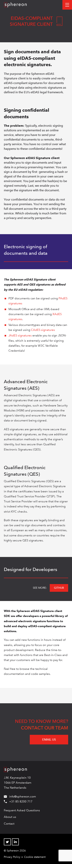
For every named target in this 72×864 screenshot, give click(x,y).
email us (49, 739)
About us (10, 817)
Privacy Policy (12, 857)
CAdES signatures (43, 330)
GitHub (59, 587)
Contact (9, 823)
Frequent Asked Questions (22, 810)
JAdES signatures (20, 335)
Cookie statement (35, 857)
